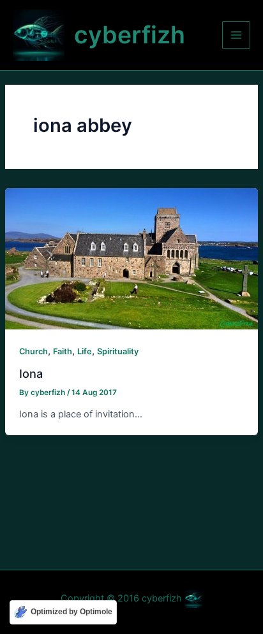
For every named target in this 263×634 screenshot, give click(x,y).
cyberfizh (129, 34)
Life (84, 351)
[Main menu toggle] (236, 35)
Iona (31, 373)
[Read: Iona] (131, 258)
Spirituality (118, 351)
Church (33, 351)
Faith (62, 351)
